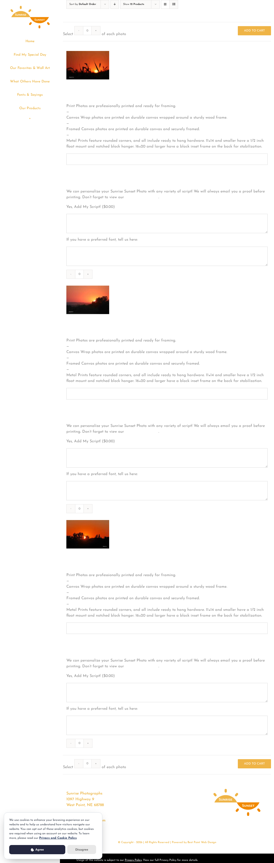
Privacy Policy (133, 860)
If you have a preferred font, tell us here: (102, 240)
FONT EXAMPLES (141, 197)
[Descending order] (114, 4)
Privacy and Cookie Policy (58, 838)
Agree (39, 849)
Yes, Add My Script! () (90, 207)
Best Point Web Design (202, 842)
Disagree (81, 849)
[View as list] (174, 4)
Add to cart (254, 30)
